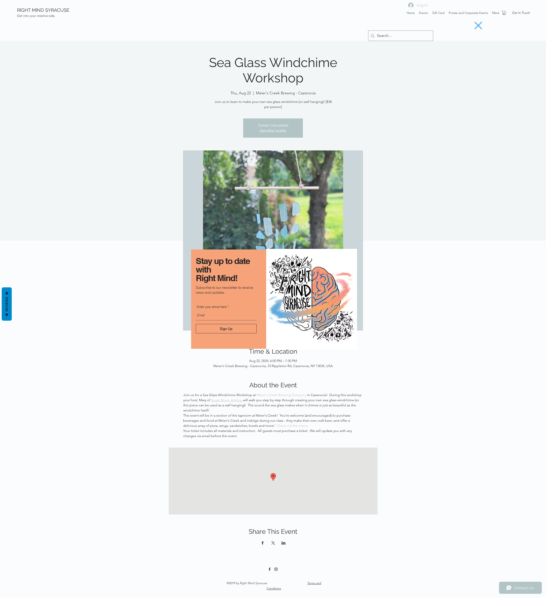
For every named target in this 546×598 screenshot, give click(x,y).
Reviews (6, 304)
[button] (478, 25)
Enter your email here (212, 306)
